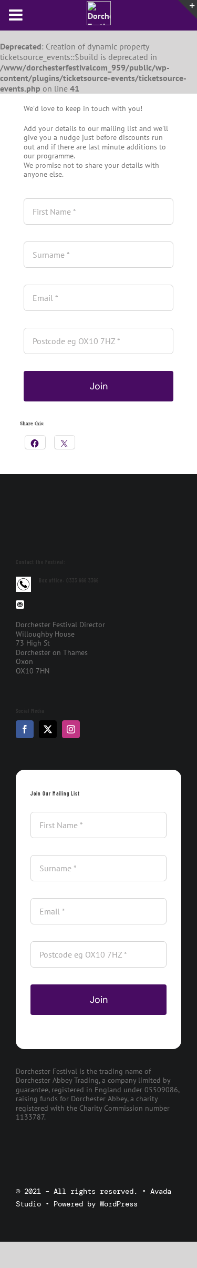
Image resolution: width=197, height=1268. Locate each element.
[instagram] (71, 729)
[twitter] (48, 729)
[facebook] (25, 729)
